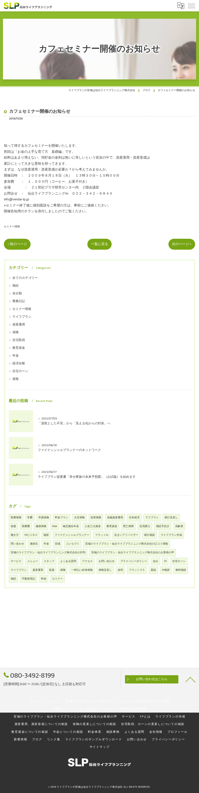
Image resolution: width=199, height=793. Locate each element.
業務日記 (18, 301)
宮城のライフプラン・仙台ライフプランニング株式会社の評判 (48, 552)
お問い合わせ (107, 561)
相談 (46, 535)
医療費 (26, 526)
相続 (15, 285)
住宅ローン (20, 371)
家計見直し (171, 517)
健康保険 (41, 526)
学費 (30, 517)
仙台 (155, 561)
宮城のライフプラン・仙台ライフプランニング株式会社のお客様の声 (132, 552)
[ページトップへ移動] (190, 679)
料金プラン (61, 517)
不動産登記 (28, 579)
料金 (43, 579)
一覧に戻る (99, 244)
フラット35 (101, 535)
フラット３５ (137, 570)
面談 (153, 570)
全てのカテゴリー (25, 278)
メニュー (32, 561)
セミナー (57, 579)
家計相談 (149, 535)
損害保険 (96, 517)
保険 (15, 332)
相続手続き (162, 526)
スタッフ (49, 561)
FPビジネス (31, 535)
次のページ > (181, 244)
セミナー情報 (12, 226)
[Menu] (191, 5)
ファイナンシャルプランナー (72, 535)
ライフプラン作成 (171, 535)
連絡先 (34, 544)
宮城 (57, 544)
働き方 (15, 535)
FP (165, 561)
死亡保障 (128, 526)
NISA (54, 526)
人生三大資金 (93, 526)
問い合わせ (17, 544)
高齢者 (179, 526)
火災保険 (79, 517)
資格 (15, 379)
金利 (120, 570)
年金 (15, 355)
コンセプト (72, 544)
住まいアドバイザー (126, 535)
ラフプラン (152, 517)
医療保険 (16, 517)
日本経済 (134, 517)
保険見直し (105, 570)
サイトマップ (100, 747)
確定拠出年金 (71, 526)
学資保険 (43, 517)
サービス (16, 561)
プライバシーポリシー (133, 561)
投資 (51, 570)
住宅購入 (145, 526)
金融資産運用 (115, 517)
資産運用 (18, 324)
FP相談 (166, 570)
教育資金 (18, 347)
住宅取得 (18, 340)
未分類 (17, 293)
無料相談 (180, 570)
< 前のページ (17, 244)
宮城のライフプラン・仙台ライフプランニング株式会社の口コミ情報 (126, 544)
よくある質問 (68, 561)
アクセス (87, 561)
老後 (13, 526)
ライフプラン (21, 316)
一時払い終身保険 (82, 570)
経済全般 (18, 363)
